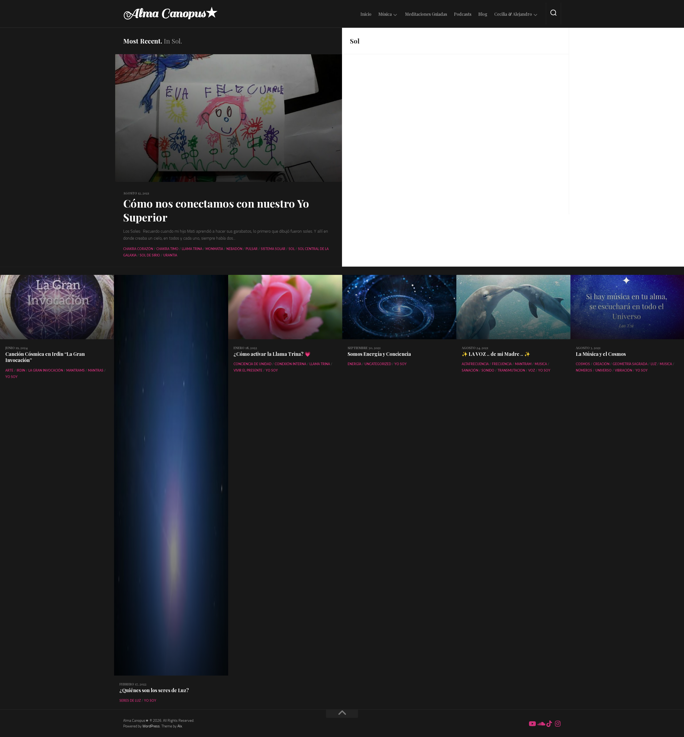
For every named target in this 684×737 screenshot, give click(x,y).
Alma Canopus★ (170, 13)
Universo (603, 370)
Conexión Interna (290, 364)
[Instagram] (557, 723)
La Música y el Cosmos (601, 354)
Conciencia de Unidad (252, 364)
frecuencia (502, 364)
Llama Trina (192, 249)
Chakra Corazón (138, 249)
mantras (95, 370)
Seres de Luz (130, 700)
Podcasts (462, 14)
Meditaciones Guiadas (426, 14)
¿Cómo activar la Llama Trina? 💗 (272, 354)
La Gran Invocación (45, 370)
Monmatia (214, 249)
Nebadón (234, 249)
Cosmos (583, 364)
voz (531, 370)
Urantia (170, 255)
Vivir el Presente (248, 370)
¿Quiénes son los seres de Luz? (154, 690)
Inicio (365, 14)
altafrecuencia (475, 364)
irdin (21, 370)
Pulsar (252, 249)
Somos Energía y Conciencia (379, 354)
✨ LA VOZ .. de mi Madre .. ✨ (496, 354)
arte (9, 370)
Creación (601, 364)
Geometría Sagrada (630, 364)
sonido (487, 370)
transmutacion (511, 370)
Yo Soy (11, 377)
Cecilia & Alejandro (513, 14)
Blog (482, 14)
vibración (623, 370)
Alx (179, 726)
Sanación (470, 370)
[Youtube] (532, 723)
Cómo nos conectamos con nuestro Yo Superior (216, 210)
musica (541, 364)
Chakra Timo (167, 249)
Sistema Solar (273, 249)
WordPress (151, 726)
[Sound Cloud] (540, 723)
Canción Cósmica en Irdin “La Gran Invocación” (45, 357)
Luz (653, 364)
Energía (354, 364)
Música (385, 14)
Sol (292, 249)
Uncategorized (377, 364)
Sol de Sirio (150, 255)
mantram (523, 364)
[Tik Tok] (549, 723)
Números (584, 370)
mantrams (75, 370)
